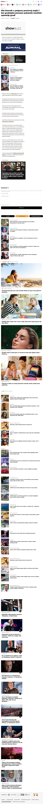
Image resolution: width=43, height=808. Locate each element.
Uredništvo (3, 799)
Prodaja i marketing (9, 799)
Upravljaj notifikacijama (7, 801)
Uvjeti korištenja (17, 799)
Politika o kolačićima (35, 799)
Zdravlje (31, 4)
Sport (14, 4)
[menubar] (38, 1)
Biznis (36, 4)
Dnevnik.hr (4, 4)
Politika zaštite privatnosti (25, 799)
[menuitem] (38, 1)
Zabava (41, 4)
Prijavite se (21, 207)
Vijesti (10, 4)
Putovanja (19, 4)
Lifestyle (25, 4)
